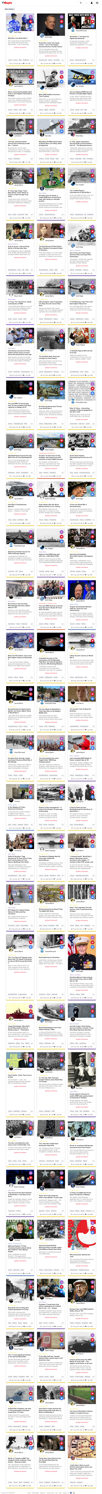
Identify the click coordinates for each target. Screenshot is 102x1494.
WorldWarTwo (55, 1482)
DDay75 (14, 1323)
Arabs (9, 1161)
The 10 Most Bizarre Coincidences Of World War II (80, 191)
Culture (10, 60)
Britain (20, 726)
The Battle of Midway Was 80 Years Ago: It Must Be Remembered (49, 858)
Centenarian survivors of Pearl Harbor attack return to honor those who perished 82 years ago (19, 352)
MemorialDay (24, 925)
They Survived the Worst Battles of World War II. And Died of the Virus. (19, 1194)
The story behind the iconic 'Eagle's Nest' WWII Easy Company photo (49, 760)
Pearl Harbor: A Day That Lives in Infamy (20, 1076)
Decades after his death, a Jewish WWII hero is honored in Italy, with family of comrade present (50, 198)
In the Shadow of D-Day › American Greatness (17, 808)
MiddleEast (52, 726)
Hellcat (16, 677)
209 (83, 113)
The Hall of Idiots (17, 1243)
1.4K (82, 828)
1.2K (21, 730)
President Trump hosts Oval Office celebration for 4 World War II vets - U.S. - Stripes (50, 1306)
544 (21, 476)
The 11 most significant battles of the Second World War (19, 1356)
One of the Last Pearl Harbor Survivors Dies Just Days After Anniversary (80, 254)
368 (52, 375)
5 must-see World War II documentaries (78, 505)
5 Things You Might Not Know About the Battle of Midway (80, 1193)
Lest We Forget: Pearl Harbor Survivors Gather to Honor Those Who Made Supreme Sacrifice (81, 1028)
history (10, 1482)
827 (83, 681)
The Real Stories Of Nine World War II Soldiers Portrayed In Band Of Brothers (50, 248)
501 (21, 322)
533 (52, 523)
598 (21, 427)
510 (83, 273)
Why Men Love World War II (17, 38)
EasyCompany (53, 775)
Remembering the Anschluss (49, 957)
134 (21, 63)
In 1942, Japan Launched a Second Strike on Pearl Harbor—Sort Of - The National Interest (81, 143)
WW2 (20, 110)
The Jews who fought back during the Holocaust (48, 1144)
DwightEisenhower (84, 1270)
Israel (45, 726)
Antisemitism (73, 423)
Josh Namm (18, 136)
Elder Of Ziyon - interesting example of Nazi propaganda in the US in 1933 (81, 410)
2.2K (52, 1214)
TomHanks (56, 60)
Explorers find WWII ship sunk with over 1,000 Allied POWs (49, 555)
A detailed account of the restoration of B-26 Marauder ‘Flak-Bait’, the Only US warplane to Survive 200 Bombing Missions (50, 661)
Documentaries (74, 520)
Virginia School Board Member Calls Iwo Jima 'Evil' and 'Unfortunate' (81, 608)
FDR (16, 571)
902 (83, 1214)
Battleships (11, 472)
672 (21, 681)
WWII (20, 60)
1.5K (52, 1115)
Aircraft (72, 110)
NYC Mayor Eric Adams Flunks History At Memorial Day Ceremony (18, 912)
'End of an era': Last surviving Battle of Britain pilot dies (18, 247)
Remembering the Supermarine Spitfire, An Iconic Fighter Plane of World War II (19, 711)
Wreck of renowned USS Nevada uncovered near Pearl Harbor (81, 1146)
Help (60, 1493)
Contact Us (66, 1493)
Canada (41, 1376)
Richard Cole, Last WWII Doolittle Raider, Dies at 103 (81, 1310)
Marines (72, 994)
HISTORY (46, 139)
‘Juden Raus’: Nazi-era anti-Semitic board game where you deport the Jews (81, 1467)
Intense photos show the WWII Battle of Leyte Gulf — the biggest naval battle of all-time (81, 1361)
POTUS (46, 1323)
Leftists (78, 624)
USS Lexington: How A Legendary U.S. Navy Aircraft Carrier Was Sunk (50, 303)
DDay (9, 214)
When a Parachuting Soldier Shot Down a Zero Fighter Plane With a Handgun (20, 94)
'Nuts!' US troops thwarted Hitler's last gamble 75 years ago (50, 1196)
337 (21, 218)
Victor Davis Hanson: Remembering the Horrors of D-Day (81, 457)
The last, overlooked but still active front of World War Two (19, 1144)
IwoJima (72, 624)
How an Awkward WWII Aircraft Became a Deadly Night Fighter (81, 93)
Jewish (20, 319)
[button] (81, 3)
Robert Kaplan (49, 190)
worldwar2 (80, 1482)
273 (83, 162)
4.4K (52, 1486)
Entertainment (43, 60)
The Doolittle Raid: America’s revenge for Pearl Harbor (49, 357)
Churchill (72, 571)
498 (83, 218)
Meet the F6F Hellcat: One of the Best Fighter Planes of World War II (20, 657)
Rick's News (79, 136)
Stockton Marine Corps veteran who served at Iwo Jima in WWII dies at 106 (81, 979)
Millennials (16, 1270)
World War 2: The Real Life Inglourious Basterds (79, 37)
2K (21, 1115)
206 (83, 63)
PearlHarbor (16, 158)
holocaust (73, 1482)
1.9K (82, 998)
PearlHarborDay (25, 372)
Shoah (57, 1161)
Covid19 (18, 1211)
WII (85, 214)
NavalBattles (24, 472)
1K (52, 627)
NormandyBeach (78, 824)
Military (46, 110)
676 (83, 575)
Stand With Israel (81, 31)
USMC (82, 994)
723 (21, 627)
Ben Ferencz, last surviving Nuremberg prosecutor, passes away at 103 (19, 605)
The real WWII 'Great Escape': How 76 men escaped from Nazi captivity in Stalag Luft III (19, 405)
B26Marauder (48, 677)
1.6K (21, 779)
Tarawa (15, 1482)
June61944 (21, 214)
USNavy (55, 319)
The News (15, 244)
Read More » (20, 22)
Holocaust (81, 423)
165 (52, 113)
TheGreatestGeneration (81, 875)
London (82, 1426)
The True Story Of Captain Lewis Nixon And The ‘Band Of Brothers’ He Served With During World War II (20, 960)
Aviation (72, 319)
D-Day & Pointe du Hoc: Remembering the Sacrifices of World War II (81, 809)
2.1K (52, 1047)
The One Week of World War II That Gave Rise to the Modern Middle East (50, 711)
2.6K (21, 1486)
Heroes (10, 775)
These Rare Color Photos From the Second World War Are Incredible (50, 1460)
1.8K (21, 998)
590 (83, 1047)
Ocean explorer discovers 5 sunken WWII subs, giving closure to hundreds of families (81, 1096)
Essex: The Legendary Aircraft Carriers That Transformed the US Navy (81, 909)
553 (21, 523)
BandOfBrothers (43, 270)
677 (52, 828)
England (78, 571)
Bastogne (42, 1211)
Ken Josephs (49, 89)
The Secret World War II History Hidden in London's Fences (81, 1412)
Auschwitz (11, 571)
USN (85, 677)
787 (52, 681)
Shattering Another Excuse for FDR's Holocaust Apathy (19, 552)
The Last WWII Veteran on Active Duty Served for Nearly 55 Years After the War (51, 607)
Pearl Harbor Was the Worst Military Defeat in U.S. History (49, 505)
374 (21, 375)
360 (52, 476)
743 (83, 779)
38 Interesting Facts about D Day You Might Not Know (51, 910)
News (40, 193)
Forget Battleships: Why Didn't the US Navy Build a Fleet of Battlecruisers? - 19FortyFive (19, 1028)
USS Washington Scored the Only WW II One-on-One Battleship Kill (20, 456)
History (10, 36)
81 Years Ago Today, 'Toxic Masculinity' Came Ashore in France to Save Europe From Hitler (18, 193)
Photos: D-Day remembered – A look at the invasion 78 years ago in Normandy (51, 809)
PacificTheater (48, 1270)
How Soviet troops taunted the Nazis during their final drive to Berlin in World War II (50, 1410)
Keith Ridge (17, 32)
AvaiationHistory (12, 726)
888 (52, 730)
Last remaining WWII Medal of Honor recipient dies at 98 (80, 759)
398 (52, 273)
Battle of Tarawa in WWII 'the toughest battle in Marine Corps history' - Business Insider (19, 1460)
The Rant (17, 801)
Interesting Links (52, 603)
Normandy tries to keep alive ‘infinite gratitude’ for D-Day (18, 1308)
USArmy (15, 110)
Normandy (51, 824)
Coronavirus (11, 1211)
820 (83, 476)
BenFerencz (11, 624)
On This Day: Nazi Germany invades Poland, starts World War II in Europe (51, 1079)
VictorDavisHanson (84, 472)
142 (21, 113)
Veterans (85, 270)
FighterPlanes (79, 319)
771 (83, 730)
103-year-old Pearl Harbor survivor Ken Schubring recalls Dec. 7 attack (19, 143)
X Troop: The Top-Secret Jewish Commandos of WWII (19, 303)
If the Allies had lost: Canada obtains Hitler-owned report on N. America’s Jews (51, 1358)
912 (52, 879)
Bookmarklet (35, 1493)
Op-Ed (14, 805)
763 (21, 575)
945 (83, 523)
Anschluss (42, 994)
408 (83, 375)
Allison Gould (18, 296)
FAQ (56, 1493)
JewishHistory (50, 1161)
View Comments (20, 47)
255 (21, 162)
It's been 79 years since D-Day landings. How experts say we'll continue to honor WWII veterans (51, 457)
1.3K (21, 929)
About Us (42, 1493)
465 (52, 218)
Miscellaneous (43, 453)
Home (29, 1493)
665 (52, 427)
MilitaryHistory (79, 214)
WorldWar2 (26, 60)
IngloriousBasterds (80, 60)
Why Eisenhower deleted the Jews (80, 1255)
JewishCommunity (49, 214)
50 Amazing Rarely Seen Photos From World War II (50, 407)
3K (52, 1430)
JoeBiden (20, 824)
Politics (72, 604)
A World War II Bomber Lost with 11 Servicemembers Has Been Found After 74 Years (19, 1410)
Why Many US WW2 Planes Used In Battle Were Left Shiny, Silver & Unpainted (50, 143)
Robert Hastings (50, 499)
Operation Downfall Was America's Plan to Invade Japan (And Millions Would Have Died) (50, 1247)
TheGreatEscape (18, 423)
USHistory (52, 110)
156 (52, 63)
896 (83, 627)
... (32, 60)
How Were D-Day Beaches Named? (17, 505)
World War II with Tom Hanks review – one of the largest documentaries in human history (50, 45)
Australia (41, 571)
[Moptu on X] (74, 1492)
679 (82, 427)
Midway (46, 875)
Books (9, 299)
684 (52, 322)
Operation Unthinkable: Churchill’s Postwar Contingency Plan (81, 556)
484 (83, 322)
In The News (77, 250)
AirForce (41, 158)
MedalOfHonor (79, 775)
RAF (82, 110)
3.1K (83, 1326)
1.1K (52, 575)
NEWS (13, 907)
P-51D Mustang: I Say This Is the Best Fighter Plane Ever (81, 303)
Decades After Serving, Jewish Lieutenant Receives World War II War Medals (20, 760)
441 (21, 273)
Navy (22, 1043)
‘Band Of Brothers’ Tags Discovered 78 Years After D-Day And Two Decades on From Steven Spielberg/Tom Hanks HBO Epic (20, 860)
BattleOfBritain (12, 270)
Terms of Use (50, 1493)
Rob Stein (48, 136)
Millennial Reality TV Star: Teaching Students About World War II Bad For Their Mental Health (19, 1248)
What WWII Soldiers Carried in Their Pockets (49, 95)
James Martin (18, 86)
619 (21, 828)
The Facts (79, 1459)
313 (52, 162)
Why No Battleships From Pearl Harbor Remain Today (50, 1028)
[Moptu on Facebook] (71, 1492)
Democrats (11, 925)
